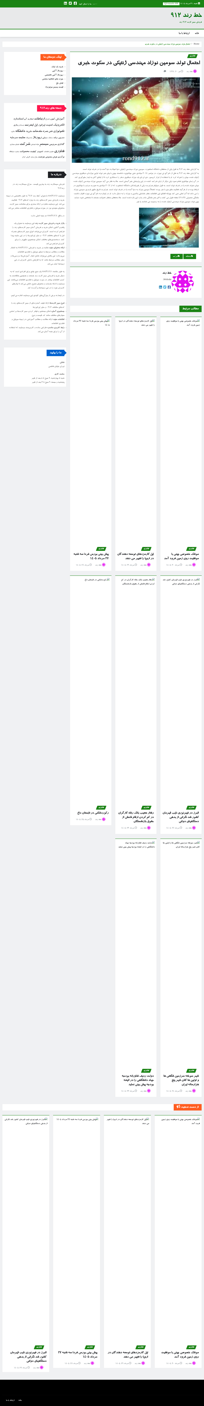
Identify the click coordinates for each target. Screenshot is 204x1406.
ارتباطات (39, 119)
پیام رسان (34, 157)
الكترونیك (58, 125)
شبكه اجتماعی (35, 145)
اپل (36, 125)
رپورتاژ (37, 137)
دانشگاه (188, 256)
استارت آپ (28, 119)
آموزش (60, 119)
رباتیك (50, 138)
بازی (15, 125)
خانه (197, 33)
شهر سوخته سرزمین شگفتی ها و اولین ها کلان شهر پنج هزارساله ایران (181, 1080)
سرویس (53, 144)
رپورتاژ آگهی (57, 71)
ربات (55, 138)
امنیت (49, 125)
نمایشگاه (11, 152)
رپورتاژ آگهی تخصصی (54, 75)
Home (196, 44)
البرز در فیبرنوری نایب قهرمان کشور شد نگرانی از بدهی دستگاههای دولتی (180, 817)
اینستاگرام (21, 125)
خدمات (37, 131)
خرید (29, 131)
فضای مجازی (14, 145)
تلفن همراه (48, 131)
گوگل (23, 157)
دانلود (13, 132)
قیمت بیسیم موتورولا (54, 87)
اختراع (47, 119)
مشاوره (17, 152)
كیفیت (33, 151)
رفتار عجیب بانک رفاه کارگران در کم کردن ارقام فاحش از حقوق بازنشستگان (136, 817)
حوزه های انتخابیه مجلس (52, 79)
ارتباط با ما (184, 33)
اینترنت (29, 125)
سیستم (44, 144)
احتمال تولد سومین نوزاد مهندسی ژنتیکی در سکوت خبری (167, 44)
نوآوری (61, 157)
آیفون (52, 119)
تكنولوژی (58, 131)
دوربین (61, 138)
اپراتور (41, 125)
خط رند (189, 72)
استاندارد (18, 119)
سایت (21, 137)
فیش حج (59, 83)
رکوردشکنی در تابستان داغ (93, 813)
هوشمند (41, 157)
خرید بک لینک (57, 67)
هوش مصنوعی (51, 157)
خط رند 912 (186, 16)
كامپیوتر (40, 152)
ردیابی (44, 138)
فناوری (59, 151)
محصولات (24, 151)
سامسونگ (29, 138)
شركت (175, 256)
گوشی (28, 157)
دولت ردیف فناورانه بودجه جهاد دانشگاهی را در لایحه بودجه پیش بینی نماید (138, 1080)
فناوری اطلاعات (48, 152)
